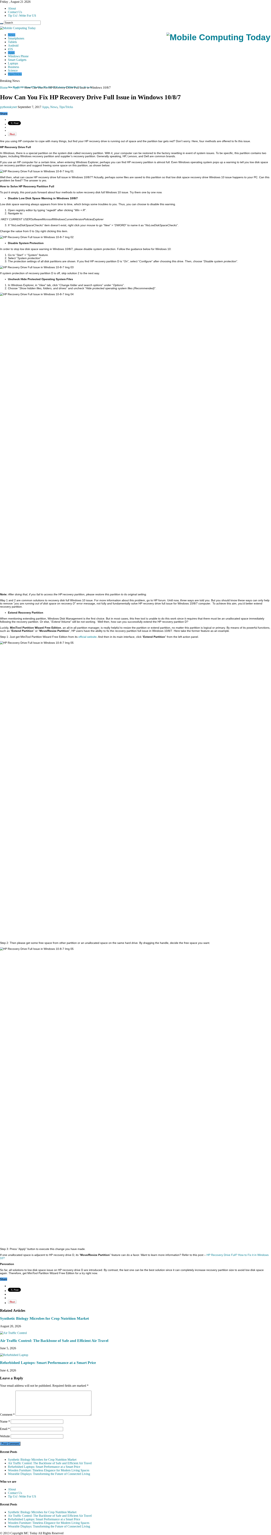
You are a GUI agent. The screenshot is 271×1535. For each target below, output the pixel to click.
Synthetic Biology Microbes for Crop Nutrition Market (44, 1318)
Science (13, 70)
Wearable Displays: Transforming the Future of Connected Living (49, 1474)
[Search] (1, 23)
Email (5, 1429)
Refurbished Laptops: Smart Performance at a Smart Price (48, 1363)
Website (5, 1436)
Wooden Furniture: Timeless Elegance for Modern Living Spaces (48, 1470)
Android (13, 45)
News (11, 34)
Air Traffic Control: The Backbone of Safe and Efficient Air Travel (50, 87)
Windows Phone (18, 56)
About (12, 8)
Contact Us (15, 12)
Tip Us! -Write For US (22, 15)
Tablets (12, 42)
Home (4, 87)
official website (87, 636)
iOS (10, 49)
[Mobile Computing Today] (218, 37)
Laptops (13, 63)
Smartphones (16, 38)
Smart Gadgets (17, 59)
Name (5, 1421)
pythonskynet (9, 107)
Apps (11, 52)
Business (13, 67)
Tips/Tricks (15, 74)
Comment (7, 1414)
